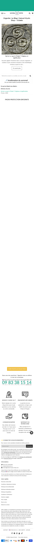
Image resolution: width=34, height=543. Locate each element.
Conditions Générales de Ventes (8, 484)
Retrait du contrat (5, 504)
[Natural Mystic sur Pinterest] (14, 533)
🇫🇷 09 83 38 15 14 (13, 530)
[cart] (32, 13)
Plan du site (4, 502)
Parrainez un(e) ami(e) (6, 481)
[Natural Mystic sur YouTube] (19, 533)
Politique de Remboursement (8, 489)
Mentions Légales (5, 497)
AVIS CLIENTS (22, 530)
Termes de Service (8, 458)
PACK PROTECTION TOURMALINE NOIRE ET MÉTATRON (17, 137)
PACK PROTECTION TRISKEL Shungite (17, 357)
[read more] (17, 39)
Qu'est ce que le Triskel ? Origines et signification (16, 57)
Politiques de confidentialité (26, 456)
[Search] (29, 13)
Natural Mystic (13, 537)
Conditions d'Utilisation (6, 494)
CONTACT (5, 530)
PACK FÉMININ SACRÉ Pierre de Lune (17, 270)
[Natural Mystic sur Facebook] (12, 533)
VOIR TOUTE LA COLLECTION (17, 369)
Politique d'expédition (6, 492)
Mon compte (4, 499)
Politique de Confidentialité (7, 486)
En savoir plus (17, 68)
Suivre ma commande (8, 464)
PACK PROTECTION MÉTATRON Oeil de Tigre (17, 313)
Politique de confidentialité (10, 452)
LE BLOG (28, 530)
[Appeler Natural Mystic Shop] (17, 385)
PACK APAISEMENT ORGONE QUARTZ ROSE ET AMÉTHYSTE (17, 225)
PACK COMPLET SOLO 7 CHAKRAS (17, 181)
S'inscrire (29, 446)
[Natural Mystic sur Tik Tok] (22, 533)
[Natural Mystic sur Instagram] (17, 533)
